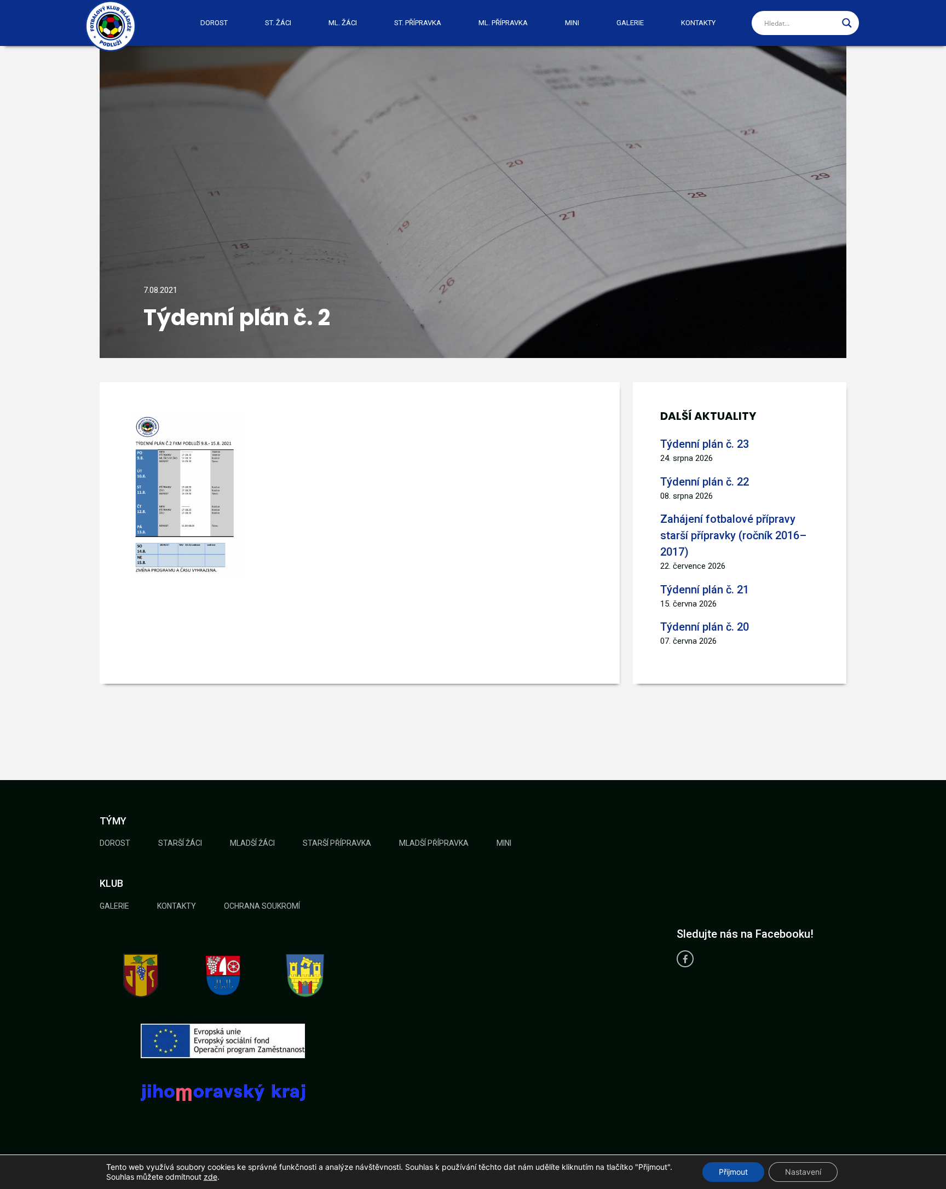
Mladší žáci (252, 843)
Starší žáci (180, 843)
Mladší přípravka (434, 843)
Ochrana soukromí (262, 906)
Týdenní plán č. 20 (704, 626)
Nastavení (803, 1171)
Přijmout (733, 1171)
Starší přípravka (337, 843)
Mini (572, 23)
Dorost (214, 23)
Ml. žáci (342, 23)
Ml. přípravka (503, 23)
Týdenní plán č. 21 (704, 589)
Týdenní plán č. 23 (704, 444)
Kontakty (698, 23)
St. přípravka (417, 23)
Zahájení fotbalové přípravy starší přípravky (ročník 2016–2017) (733, 535)
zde (210, 1176)
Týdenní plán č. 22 (704, 481)
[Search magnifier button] (847, 23)
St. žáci (278, 23)
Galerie (630, 23)
